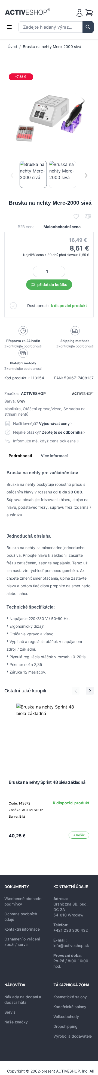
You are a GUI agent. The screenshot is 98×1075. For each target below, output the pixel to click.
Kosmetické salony (70, 996)
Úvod (12, 46)
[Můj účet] (79, 12)
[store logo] (27, 12)
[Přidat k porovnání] (88, 216)
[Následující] (86, 175)
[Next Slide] (90, 691)
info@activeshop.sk (71, 945)
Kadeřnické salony (69, 1006)
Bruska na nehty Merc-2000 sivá (52, 46)
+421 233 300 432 (70, 930)
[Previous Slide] (75, 691)
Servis (10, 1012)
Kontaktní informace (22, 929)
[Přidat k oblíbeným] (76, 216)
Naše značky (16, 1022)
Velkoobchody (66, 1016)
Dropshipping (65, 1026)
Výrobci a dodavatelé (72, 1036)
